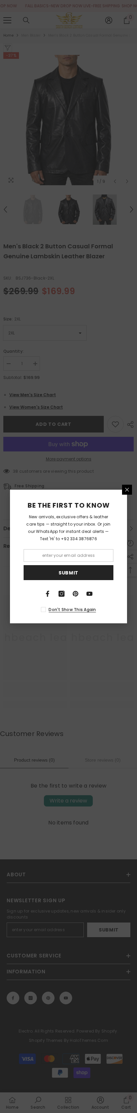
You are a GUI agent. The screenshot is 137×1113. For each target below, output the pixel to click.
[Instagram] (61, 594)
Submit (68, 572)
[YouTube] (89, 594)
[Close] (127, 490)
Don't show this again (72, 609)
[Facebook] (48, 594)
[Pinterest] (75, 594)
